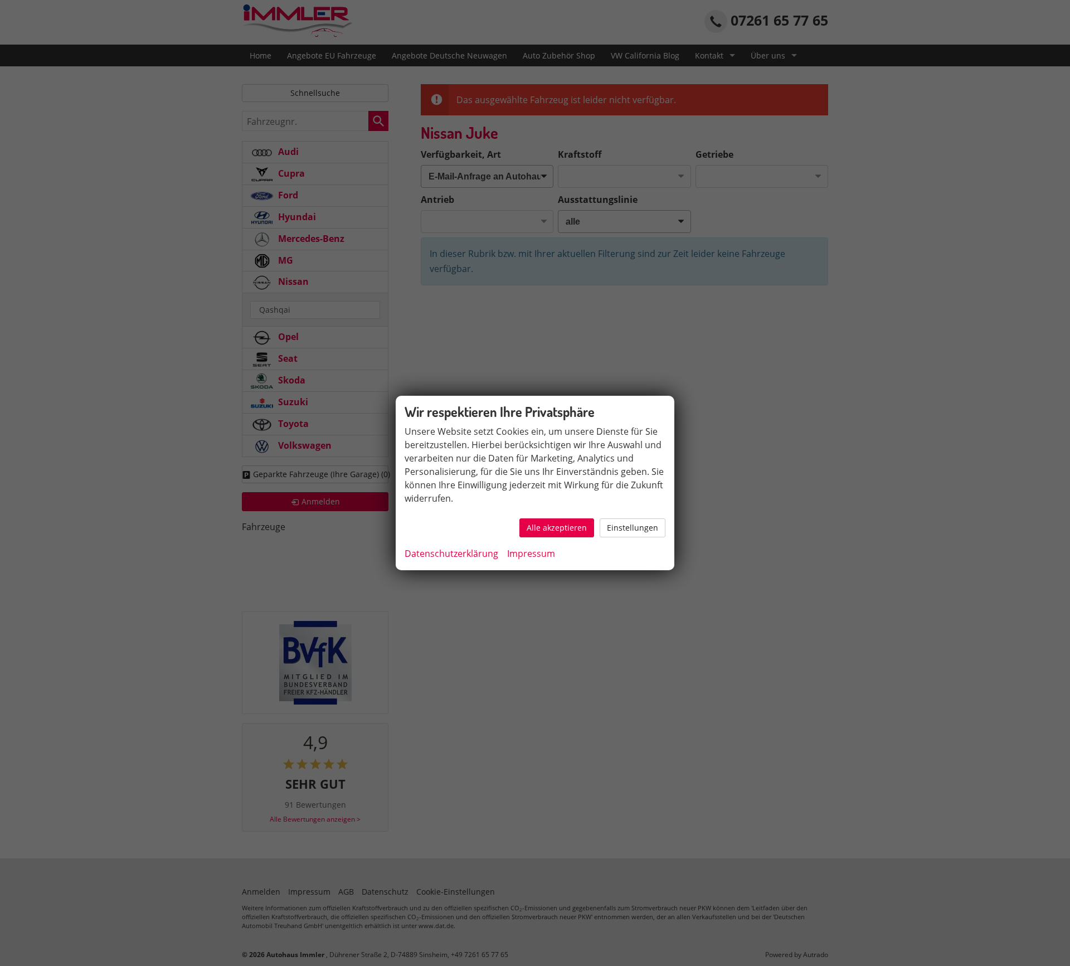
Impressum (531, 553)
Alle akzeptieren (557, 527)
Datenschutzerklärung (451, 553)
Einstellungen (632, 527)
